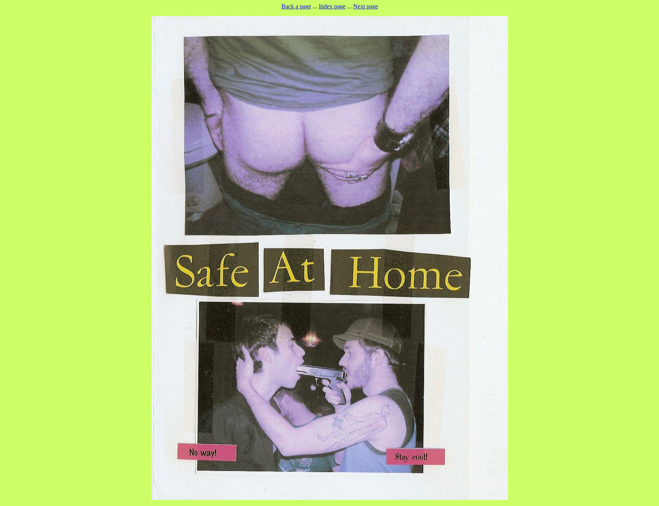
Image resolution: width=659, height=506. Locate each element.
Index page (332, 6)
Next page (365, 6)
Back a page (296, 6)
